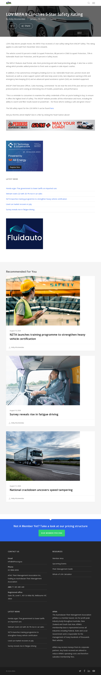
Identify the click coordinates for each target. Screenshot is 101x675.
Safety (53, 19)
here (52, 108)
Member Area (57, 558)
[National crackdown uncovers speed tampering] (50, 466)
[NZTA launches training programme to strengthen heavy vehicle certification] (50, 313)
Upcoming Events (59, 563)
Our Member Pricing (51, 533)
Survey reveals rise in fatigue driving (20, 209)
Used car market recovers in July (19, 204)
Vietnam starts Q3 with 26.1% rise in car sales (24, 193)
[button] (93, 3)
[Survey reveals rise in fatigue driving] (50, 391)
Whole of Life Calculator (62, 574)
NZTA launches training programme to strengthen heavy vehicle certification (36, 199)
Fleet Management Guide (62, 569)
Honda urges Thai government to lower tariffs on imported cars (31, 188)
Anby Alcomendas (17, 19)
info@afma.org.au (15, 561)
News (12, 280)
